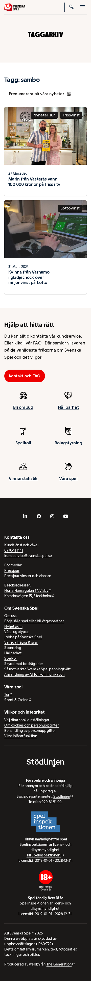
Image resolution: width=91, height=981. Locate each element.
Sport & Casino (16, 700)
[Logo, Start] (14, 7)
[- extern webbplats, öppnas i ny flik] (25, 516)
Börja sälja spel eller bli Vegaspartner (34, 621)
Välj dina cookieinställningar (26, 720)
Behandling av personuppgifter (30, 730)
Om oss (10, 615)
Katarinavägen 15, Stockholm (27, 596)
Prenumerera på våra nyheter (36, 93)
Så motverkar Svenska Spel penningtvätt (37, 669)
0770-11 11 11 (13, 550)
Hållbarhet (68, 407)
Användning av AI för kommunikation (34, 674)
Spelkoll (23, 442)
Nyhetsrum (13, 626)
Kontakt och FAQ (25, 375)
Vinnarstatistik (23, 478)
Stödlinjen (61, 796)
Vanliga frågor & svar (21, 642)
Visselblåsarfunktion (20, 736)
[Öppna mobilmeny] (82, 7)
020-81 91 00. (51, 801)
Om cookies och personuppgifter (31, 725)
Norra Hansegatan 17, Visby (26, 590)
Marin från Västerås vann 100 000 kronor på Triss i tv (34, 181)
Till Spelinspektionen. (44, 855)
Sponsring (12, 647)
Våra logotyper (16, 631)
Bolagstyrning (68, 442)
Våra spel (68, 478)
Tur (6, 694)
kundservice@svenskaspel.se (28, 555)
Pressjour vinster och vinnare (27, 575)
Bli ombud (23, 407)
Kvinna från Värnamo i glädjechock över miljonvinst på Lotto (29, 277)
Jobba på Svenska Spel (23, 637)
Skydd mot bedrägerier (23, 663)
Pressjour (11, 570)
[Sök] (71, 7)
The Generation (59, 964)
